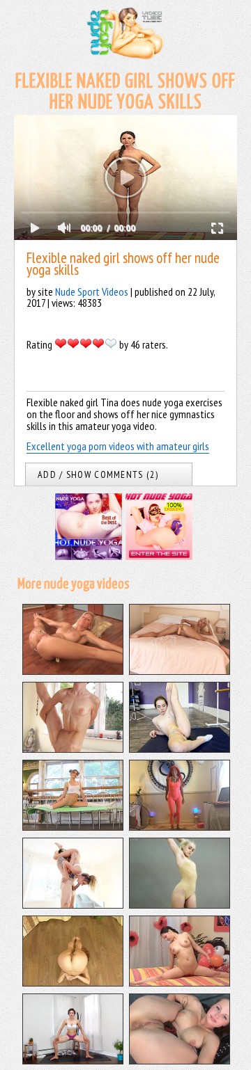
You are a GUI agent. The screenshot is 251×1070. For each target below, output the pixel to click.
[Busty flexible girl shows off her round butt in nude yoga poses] (179, 1060)
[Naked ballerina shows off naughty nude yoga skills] (179, 749)
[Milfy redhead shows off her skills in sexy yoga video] (179, 826)
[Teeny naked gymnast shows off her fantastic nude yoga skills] (72, 826)
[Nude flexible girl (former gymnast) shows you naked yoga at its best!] (179, 904)
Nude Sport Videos (91, 291)
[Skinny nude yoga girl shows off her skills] (72, 749)
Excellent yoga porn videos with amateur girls (117, 446)
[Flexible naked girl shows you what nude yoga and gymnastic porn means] (179, 982)
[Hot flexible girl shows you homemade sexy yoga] (72, 1060)
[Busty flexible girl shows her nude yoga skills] (72, 671)
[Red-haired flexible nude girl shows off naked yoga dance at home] (72, 982)
